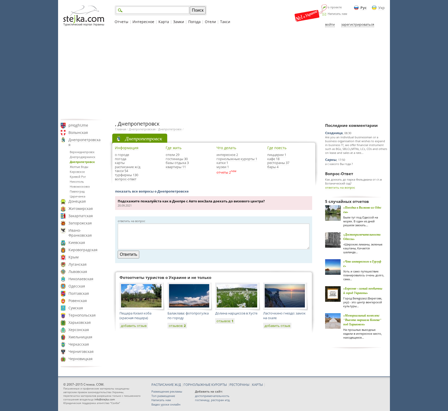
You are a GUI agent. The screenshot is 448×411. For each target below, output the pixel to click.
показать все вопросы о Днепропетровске (152, 191)
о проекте (335, 7)
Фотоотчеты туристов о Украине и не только (165, 277)
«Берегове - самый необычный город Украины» (362, 290)
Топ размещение (163, 396)
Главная (120, 129)
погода (120, 158)
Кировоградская (82, 249)
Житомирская (80, 208)
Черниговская (81, 351)
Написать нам (337, 14)
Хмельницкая (80, 336)
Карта (163, 21)
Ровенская (77, 300)
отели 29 (172, 154)
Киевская (76, 242)
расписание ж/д (127, 167)
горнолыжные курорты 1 (236, 158)
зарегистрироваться (357, 24)
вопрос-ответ (125, 179)
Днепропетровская (84, 142)
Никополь (77, 181)
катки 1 (222, 162)
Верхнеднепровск (82, 152)
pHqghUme (78, 125)
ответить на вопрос (340, 187)
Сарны (331, 159)
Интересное (143, 21)
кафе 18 (273, 158)
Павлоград (77, 191)
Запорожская (80, 223)
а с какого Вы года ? (339, 164)
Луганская (77, 264)
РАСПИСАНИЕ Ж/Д (166, 384)
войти (330, 24)
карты (120, 162)
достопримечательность (212, 396)
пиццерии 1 (276, 154)
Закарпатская (80, 215)
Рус (363, 7)
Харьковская (79, 322)
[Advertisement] (224, 73)
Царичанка (77, 196)
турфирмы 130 (126, 175)
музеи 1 (222, 167)
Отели (210, 21)
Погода (194, 21)
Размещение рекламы (166, 391)
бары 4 (272, 167)
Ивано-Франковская (80, 233)
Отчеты (121, 21)
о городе (122, 154)
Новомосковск (80, 186)
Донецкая (77, 201)
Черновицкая (80, 358)
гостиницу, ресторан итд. (212, 400)
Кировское (77, 172)
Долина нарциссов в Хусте (236, 313)
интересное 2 (227, 154)
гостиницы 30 (177, 158)
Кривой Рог (78, 177)
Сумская (75, 307)
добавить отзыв (133, 325)
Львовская (77, 271)
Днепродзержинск (82, 157)
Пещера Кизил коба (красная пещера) (135, 315)
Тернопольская (82, 315)
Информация (126, 147)
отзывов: (177, 325)
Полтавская (78, 293)
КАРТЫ (257, 384)
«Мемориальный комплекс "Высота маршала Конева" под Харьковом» (362, 319)
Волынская (78, 132)
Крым (73, 257)
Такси (225, 21)
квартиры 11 (176, 167)
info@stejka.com (104, 399)
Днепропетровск (82, 162)
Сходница (334, 133)
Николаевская (80, 278)
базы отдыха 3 (177, 162)
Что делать (226, 147)
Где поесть (276, 147)
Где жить (173, 147)
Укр (381, 7)
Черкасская (78, 344)
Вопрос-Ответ (339, 173)
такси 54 (121, 170)
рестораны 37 (278, 162)
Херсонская (78, 329)
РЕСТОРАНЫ (239, 384)
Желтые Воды (79, 167)
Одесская (76, 286)
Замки (178, 21)
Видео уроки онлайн (165, 404)
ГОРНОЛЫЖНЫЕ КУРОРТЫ (205, 384)
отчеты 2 (223, 172)
